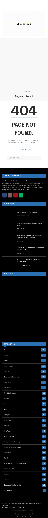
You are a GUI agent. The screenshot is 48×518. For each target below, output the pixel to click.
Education (7, 388)
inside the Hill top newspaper (27, 212)
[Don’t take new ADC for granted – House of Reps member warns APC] (39, 316)
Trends (6, 480)
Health (6, 399)
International (8, 366)
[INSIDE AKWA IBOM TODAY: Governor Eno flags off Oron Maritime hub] (24, 316)
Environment (8, 420)
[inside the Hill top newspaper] (8, 214)
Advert (6, 474)
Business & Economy (11, 377)
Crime (6, 361)
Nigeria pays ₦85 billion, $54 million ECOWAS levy (29, 260)
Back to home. (25, 150)
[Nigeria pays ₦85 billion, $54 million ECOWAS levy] (8, 262)
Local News (8, 490)
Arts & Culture (9, 436)
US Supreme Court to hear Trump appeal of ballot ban (31, 248)
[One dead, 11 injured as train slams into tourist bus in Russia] (9, 316)
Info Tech (7, 431)
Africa (6, 409)
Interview (7, 453)
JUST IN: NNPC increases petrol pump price (30, 224)
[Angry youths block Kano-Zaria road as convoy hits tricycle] (39, 301)
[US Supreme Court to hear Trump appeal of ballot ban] (8, 250)
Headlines (7, 382)
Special (6, 426)
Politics (6, 355)
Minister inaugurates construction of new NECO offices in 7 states (30, 236)
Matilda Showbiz (10, 393)
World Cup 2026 (9, 469)
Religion (7, 415)
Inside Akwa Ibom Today (12, 447)
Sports (6, 371)
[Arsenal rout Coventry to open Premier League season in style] (9, 331)
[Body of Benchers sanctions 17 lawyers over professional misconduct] (24, 301)
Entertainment (9, 404)
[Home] (17, 91)
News (6, 350)
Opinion (6, 458)
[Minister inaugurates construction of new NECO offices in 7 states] (8, 238)
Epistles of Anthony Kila (12, 485)
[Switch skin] (40, 5)
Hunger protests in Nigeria (13, 442)
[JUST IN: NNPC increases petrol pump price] (8, 226)
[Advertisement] (24, 62)
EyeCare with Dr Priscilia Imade (15, 463)
